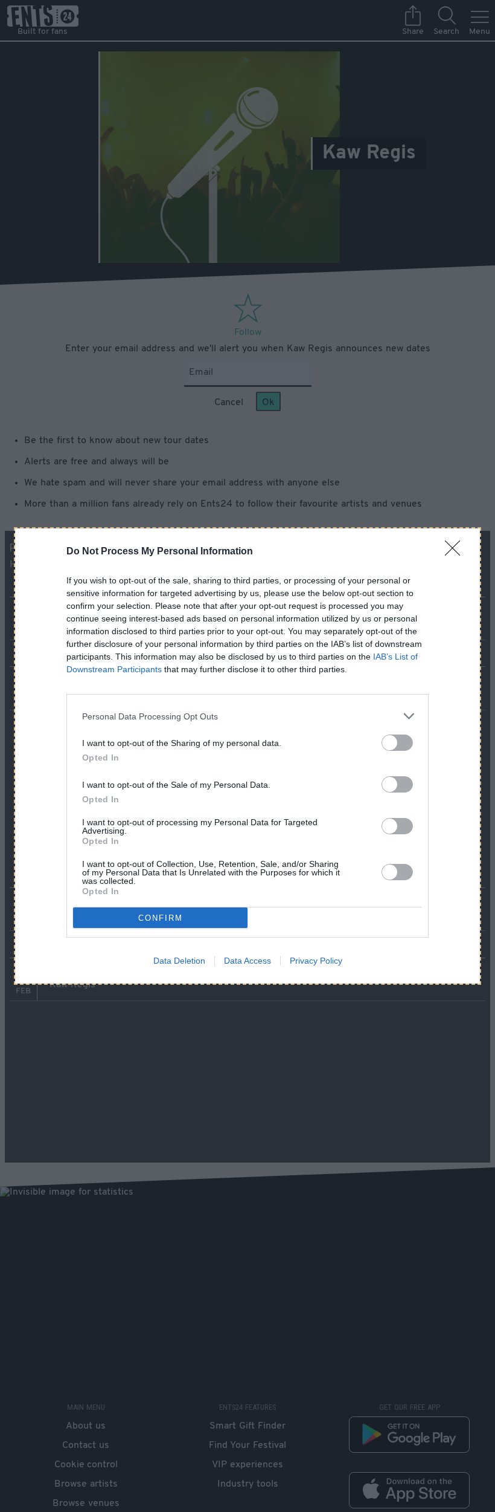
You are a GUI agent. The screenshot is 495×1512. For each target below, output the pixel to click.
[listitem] (247, 716)
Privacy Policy (316, 960)
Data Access (247, 960)
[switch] (397, 743)
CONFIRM (160, 918)
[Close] (456, 551)
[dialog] (247, 756)
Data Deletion (179, 960)
